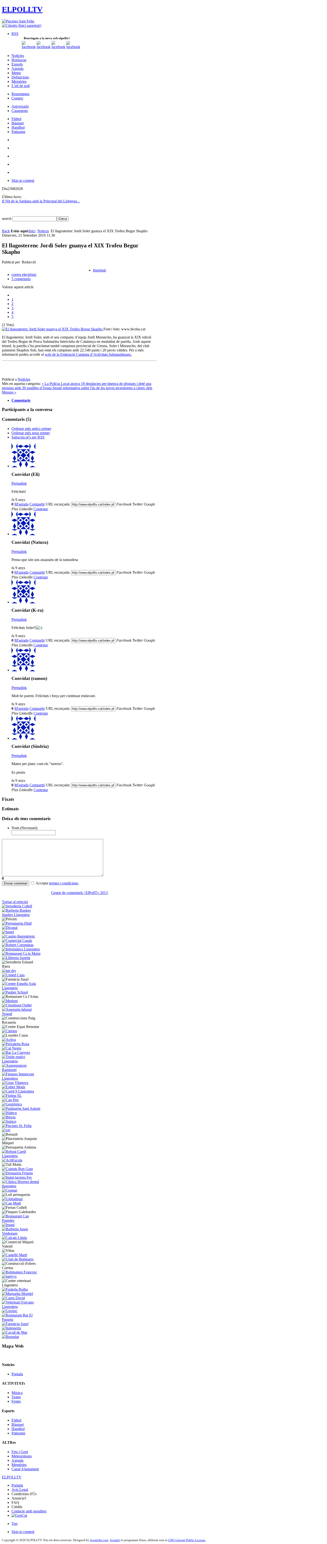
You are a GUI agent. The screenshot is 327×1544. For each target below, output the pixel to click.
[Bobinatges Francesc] (19, 1272)
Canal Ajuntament (25, 1469)
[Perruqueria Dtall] (17, 923)
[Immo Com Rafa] (22, 1078)
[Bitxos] (9, 1117)
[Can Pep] (10, 1100)
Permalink (19, 483)
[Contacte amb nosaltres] (73, 47)
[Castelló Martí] (14, 1255)
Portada (17, 1374)
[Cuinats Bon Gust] (17, 1169)
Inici (32, 231)
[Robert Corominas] (18, 945)
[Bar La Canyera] (16, 1052)
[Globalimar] (12, 1199)
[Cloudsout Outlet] (17, 1005)
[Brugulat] (10, 1337)
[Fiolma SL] (12, 1096)
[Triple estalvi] (22, 1061)
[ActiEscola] (12, 1160)
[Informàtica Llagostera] (21, 949)
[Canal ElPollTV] (58, 47)
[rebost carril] (22, 1156)
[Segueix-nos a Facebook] (29, 47)
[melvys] (9, 1276)
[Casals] (17, 941)
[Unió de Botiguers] (18, 1259)
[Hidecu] (9, 1113)
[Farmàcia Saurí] (15, 1324)
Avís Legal (19, 1490)
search (7, 219)
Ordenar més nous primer (30, 433)
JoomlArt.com (99, 1540)
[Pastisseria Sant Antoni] (21, 1108)
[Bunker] (22, 915)
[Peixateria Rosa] (15, 1044)
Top (14, 1524)
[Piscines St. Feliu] (17, 1126)
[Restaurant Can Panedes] (22, 1220)
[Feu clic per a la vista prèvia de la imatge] (52, 329)
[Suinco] (9, 1121)
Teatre (16, 1397)
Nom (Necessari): (24, 828)
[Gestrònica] (12, 1104)
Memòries (19, 1465)
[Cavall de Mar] (14, 1332)
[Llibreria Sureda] (16, 958)
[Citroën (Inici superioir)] (21, 25)
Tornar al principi (15, 902)
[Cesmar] (9, 1190)
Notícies (24, 379)
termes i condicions (63, 883)
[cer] (6, 1130)
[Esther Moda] (13, 1087)
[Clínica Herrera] (22, 1186)
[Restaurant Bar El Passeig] (22, 1319)
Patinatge (18, 1433)
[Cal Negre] (11, 1048)
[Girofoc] (9, 1311)
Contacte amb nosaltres (28, 1511)
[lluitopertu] (11, 1328)
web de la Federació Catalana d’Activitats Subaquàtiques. (88, 354)
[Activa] (9, 1040)
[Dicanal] (9, 928)
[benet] (8, 932)
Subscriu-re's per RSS (28, 437)
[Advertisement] (79, 370)
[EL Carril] (18, 1091)
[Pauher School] (15, 992)
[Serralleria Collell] (17, 906)
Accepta (42, 883)
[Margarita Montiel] (17, 1294)
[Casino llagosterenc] (18, 936)
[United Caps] (13, 975)
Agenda (17, 1460)
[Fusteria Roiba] (15, 1289)
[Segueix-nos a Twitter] (44, 47)
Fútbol (16, 1420)
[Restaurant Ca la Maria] (21, 953)
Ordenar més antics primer (31, 429)
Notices (43, 231)
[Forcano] (22, 1307)
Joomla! (115, 1540)
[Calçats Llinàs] (14, 1238)
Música (17, 1393)
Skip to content (22, 180)
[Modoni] (10, 1001)
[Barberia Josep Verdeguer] (22, 1233)
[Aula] (22, 988)
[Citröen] (9, 1031)
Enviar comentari (15, 883)
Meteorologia (21, 1456)
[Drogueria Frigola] (17, 1173)
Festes (16, 1401)
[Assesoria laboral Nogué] (22, 1014)
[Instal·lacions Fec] (17, 1177)
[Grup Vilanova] (15, 1083)
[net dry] (9, 971)
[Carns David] (13, 1298)
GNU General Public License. (187, 1540)
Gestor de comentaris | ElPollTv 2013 (79, 893)
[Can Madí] (11, 1203)
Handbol (18, 1429)
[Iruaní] (8, 1225)
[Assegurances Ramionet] (22, 1070)
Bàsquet (17, 1424)
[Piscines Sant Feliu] (18, 21)
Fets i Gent (19, 1452)
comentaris (21, 279)
